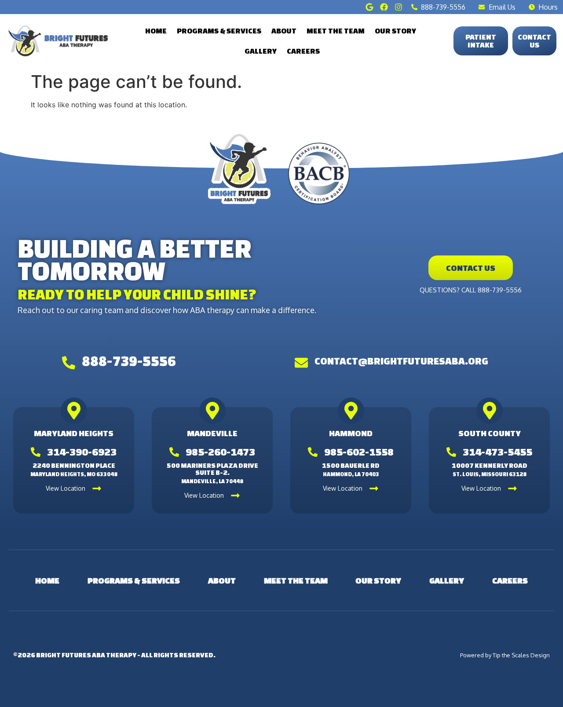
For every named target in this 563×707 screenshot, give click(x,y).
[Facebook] (384, 7)
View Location (65, 488)
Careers (303, 51)
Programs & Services (219, 30)
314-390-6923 (82, 451)
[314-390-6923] (35, 452)
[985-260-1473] (174, 452)
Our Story (395, 30)
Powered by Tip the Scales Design (505, 655)
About (283, 30)
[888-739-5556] (68, 362)
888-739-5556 (129, 361)
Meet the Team (336, 30)
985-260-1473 (220, 451)
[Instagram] (398, 7)
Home (156, 30)
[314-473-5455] (451, 452)
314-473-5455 (497, 451)
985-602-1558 (359, 451)
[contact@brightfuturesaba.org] (301, 362)
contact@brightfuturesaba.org (401, 360)
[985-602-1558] (313, 452)
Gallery (261, 51)
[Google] (369, 7)
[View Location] (97, 488)
